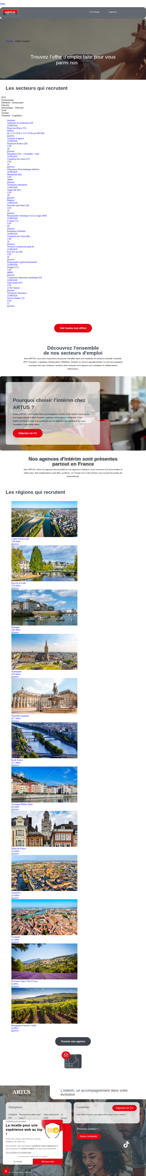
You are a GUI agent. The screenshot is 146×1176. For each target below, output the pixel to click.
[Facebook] (80, 1144)
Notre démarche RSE (51, 1116)
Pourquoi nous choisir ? (116, 1114)
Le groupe (64, 1116)
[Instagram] (110, 1144)
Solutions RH (13, 1116)
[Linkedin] (95, 1144)
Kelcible (34, 1172)
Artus (2, 3)
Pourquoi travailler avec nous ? (30, 1116)
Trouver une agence (95, 1114)
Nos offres (81, 1114)
